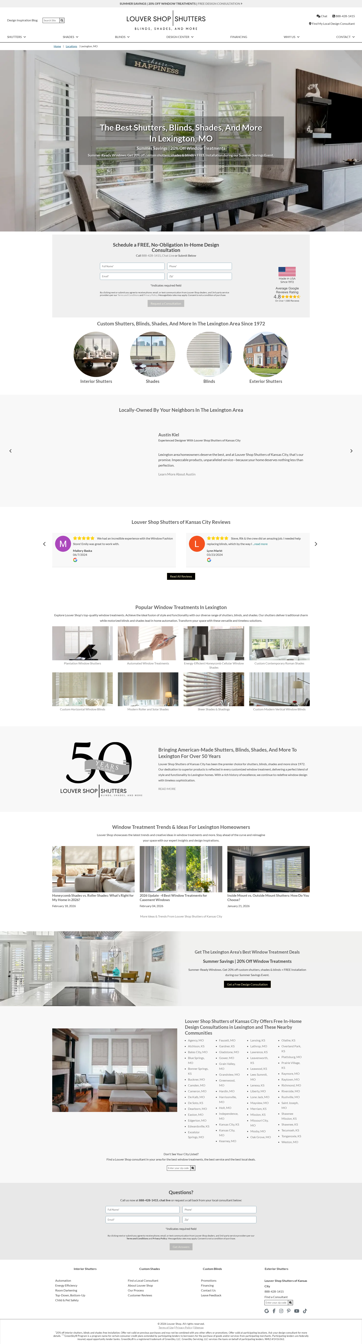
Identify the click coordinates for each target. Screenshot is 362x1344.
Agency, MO (196, 1040)
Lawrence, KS (259, 1052)
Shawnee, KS (289, 1124)
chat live (165, 1200)
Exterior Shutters (265, 381)
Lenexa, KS (257, 1085)
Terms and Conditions (128, 295)
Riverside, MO (290, 1091)
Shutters (14, 37)
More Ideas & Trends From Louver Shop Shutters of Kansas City (181, 916)
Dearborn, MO (197, 1108)
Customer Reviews (140, 1295)
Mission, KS (257, 1114)
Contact (343, 37)
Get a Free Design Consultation (247, 984)
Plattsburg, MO (291, 1057)
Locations (71, 46)
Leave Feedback (211, 1295)
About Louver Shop (140, 1285)
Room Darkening (66, 1290)
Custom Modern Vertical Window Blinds (279, 709)
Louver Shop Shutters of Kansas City (217, 440)
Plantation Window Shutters (82, 663)
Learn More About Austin (177, 474)
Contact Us (208, 1290)
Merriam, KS (258, 1108)
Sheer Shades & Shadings (214, 709)
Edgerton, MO (197, 1120)
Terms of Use (166, 1327)
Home (57, 46)
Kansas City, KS (229, 1124)
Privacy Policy (150, 295)
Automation (63, 1280)
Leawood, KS (258, 1068)
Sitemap (199, 1327)
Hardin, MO (227, 1091)
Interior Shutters (96, 381)
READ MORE (167, 788)
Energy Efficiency (66, 1285)
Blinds (120, 37)
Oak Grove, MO (260, 1137)
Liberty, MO (258, 1091)
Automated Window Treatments (148, 663)
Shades (69, 37)
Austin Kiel (168, 434)
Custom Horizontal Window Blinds (82, 709)
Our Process (136, 1290)
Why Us (290, 37)
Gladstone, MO (229, 1052)
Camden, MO (196, 1085)
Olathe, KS (288, 1040)
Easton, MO (195, 1114)
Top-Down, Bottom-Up (70, 1295)
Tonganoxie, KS (291, 1136)
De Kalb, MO (196, 1097)
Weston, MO (289, 1142)
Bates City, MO (198, 1052)
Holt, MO (225, 1107)
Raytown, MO (290, 1079)
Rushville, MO (290, 1097)
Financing (238, 37)
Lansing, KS (257, 1040)
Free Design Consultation (219, 3)
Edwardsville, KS (198, 1126)
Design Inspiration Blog (22, 20)
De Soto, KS (195, 1103)
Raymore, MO (290, 1073)
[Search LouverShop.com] (192, 1168)
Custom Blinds (212, 1268)
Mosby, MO (258, 1131)
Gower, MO (226, 1058)
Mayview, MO (259, 1103)
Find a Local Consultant (143, 1280)
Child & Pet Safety (67, 1300)
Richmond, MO (291, 1085)
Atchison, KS (196, 1046)
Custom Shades (149, 1268)
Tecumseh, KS (290, 1130)
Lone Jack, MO (259, 1097)
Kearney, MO (227, 1141)
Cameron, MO (197, 1091)
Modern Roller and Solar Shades (148, 709)
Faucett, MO (227, 1040)
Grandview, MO (229, 1074)
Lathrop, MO (258, 1046)
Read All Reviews (181, 576)
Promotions (208, 1280)
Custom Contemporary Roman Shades (279, 663)
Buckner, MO (196, 1079)
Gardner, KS (227, 1046)
